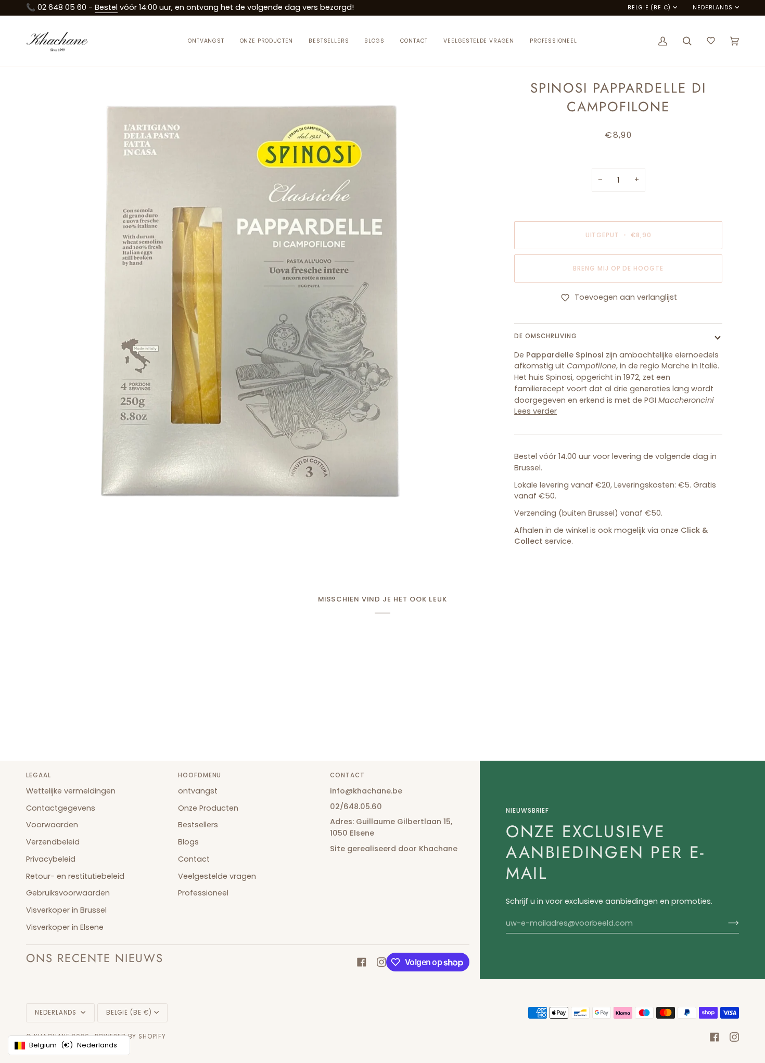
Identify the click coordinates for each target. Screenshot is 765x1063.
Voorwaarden (52, 824)
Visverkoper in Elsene (65, 927)
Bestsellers (198, 824)
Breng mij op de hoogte (618, 268)
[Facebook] (361, 962)
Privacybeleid (50, 859)
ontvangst (198, 791)
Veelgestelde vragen (217, 876)
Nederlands (712, 7)
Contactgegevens (60, 808)
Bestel (106, 7)
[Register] (725, 923)
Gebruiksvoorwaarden (68, 893)
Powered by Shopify (130, 1036)
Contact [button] (347, 775)
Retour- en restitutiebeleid (75, 876)
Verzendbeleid (53, 842)
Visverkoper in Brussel (66, 910)
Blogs (188, 842)
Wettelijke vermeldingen (71, 791)
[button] (266, 41)
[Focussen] (45, 505)
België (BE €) (649, 7)
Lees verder (535, 411)
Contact (194, 859)
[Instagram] (381, 962)
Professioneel (203, 893)
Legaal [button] (38, 775)
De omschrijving (545, 336)
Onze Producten (208, 808)
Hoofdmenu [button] (199, 775)
